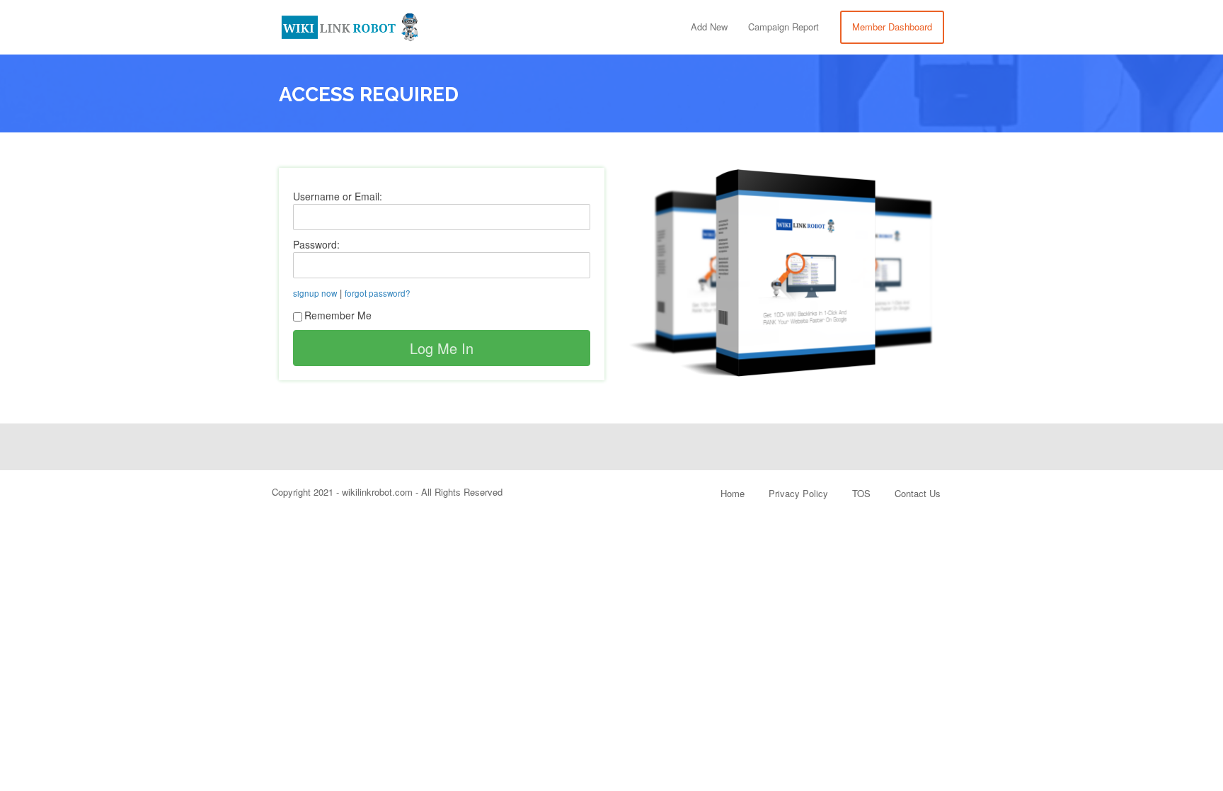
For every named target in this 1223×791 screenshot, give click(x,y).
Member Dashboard (892, 26)
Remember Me (338, 315)
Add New (709, 26)
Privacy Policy (798, 493)
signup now (315, 293)
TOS (861, 493)
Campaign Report (783, 26)
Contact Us (918, 493)
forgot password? (377, 293)
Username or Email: (337, 196)
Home (732, 493)
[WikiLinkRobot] (349, 24)
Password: (316, 244)
